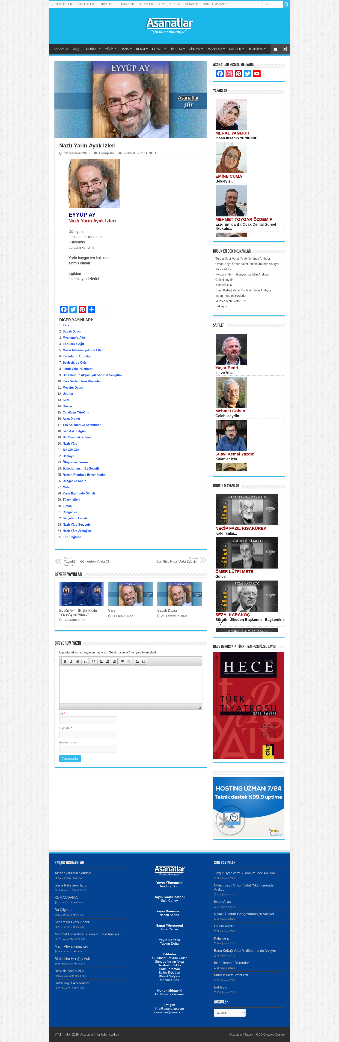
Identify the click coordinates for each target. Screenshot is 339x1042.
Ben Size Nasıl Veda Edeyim (177, 560)
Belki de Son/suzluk (69, 971)
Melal (66, 487)
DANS (125, 49)
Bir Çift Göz (71, 450)
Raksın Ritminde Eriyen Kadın (84, 474)
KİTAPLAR (127, 4)
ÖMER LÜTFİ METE (234, 571)
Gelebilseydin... (228, 416)
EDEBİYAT (91, 49)
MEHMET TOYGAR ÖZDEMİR (244, 219)
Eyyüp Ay (106, 153)
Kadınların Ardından (77, 356)
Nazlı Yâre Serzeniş (77, 524)
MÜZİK (109, 49)
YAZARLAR (214, 49)
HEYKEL (157, 49)
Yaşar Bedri (226, 367)
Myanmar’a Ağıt (74, 337)
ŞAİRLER (235, 49)
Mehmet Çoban (230, 411)
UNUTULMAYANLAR (216, 4)
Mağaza (258, 49)
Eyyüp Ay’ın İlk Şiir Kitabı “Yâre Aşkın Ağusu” (78, 612)
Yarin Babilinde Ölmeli (79, 493)
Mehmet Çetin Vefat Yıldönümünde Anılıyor (87, 934)
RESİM (140, 49)
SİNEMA (194, 49)
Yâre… (67, 325)
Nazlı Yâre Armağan (77, 531)
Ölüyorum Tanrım (75, 462)
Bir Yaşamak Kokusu (77, 437)
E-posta (65, 728)
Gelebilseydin (224, 926)
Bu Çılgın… (63, 910)
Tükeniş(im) (71, 499)
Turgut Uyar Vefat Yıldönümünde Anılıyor (244, 873)
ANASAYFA (61, 49)
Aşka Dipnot (71, 418)
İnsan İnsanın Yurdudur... (237, 138)
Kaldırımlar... (226, 533)
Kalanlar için (223, 938)
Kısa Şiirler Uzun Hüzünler (82, 381)
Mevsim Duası (73, 387)
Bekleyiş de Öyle (74, 362)
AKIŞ (76, 49)
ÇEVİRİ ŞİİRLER (61, 4)
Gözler (67, 406)
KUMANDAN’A (66, 897)
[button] (65, 661)
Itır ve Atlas (222, 902)
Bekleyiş (220, 987)
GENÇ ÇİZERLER (169, 4)
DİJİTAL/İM (191, 4)
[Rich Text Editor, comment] (130, 684)
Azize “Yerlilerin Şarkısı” (73, 873)
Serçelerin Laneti (75, 518)
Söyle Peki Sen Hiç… (71, 885)
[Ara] (286, 4)
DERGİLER (146, 4)
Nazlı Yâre (70, 443)
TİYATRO (176, 49)
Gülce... (221, 576)
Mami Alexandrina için (71, 946)
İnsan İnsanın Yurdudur (231, 963)
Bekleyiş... (224, 181)
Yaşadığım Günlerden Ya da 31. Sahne (87, 562)
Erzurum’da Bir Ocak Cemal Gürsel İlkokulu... (245, 226)
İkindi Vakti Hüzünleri (78, 369)
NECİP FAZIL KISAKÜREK (241, 528)
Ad (62, 714)
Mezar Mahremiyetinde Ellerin (84, 350)
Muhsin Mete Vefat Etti (231, 975)
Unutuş (68, 393)
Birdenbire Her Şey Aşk (72, 959)
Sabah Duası (72, 331)
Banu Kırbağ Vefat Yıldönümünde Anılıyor (245, 950)
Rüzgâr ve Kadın (74, 481)
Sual (66, 400)
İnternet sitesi (68, 742)
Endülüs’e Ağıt (73, 344)
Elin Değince (72, 537)
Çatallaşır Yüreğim (76, 412)
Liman (67, 506)
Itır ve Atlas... (226, 373)
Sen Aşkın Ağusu (75, 431)
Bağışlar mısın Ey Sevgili (81, 468)
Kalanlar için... (227, 459)
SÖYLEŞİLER (85, 4)
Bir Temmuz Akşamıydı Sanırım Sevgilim (92, 375)
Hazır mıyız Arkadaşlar (72, 983)
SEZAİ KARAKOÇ (232, 614)
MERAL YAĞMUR (232, 133)
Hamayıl (68, 456)
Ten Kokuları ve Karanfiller (82, 425)
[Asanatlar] (169, 24)
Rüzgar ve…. (72, 512)
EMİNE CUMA (228, 176)
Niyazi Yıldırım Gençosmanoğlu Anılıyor (244, 914)
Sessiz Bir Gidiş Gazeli (72, 922)
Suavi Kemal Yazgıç (234, 454)
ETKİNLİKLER (107, 4)
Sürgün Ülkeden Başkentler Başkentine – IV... (250, 622)
